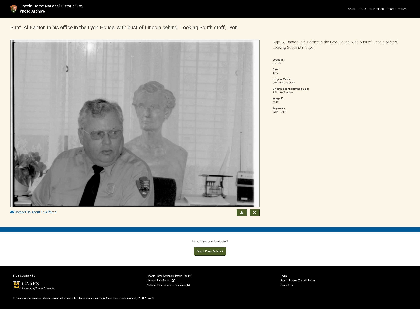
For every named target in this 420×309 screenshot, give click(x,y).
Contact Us (286, 285)
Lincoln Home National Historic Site (51, 6)
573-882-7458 (145, 298)
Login (283, 276)
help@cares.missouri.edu (114, 298)
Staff (283, 111)
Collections (376, 8)
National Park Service (159, 280)
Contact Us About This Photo (36, 212)
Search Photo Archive (209, 251)
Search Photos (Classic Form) (297, 280)
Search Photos (397, 8)
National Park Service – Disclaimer (167, 285)
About (352, 8)
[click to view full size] (135, 124)
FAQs (362, 8)
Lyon (275, 111)
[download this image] (241, 212)
